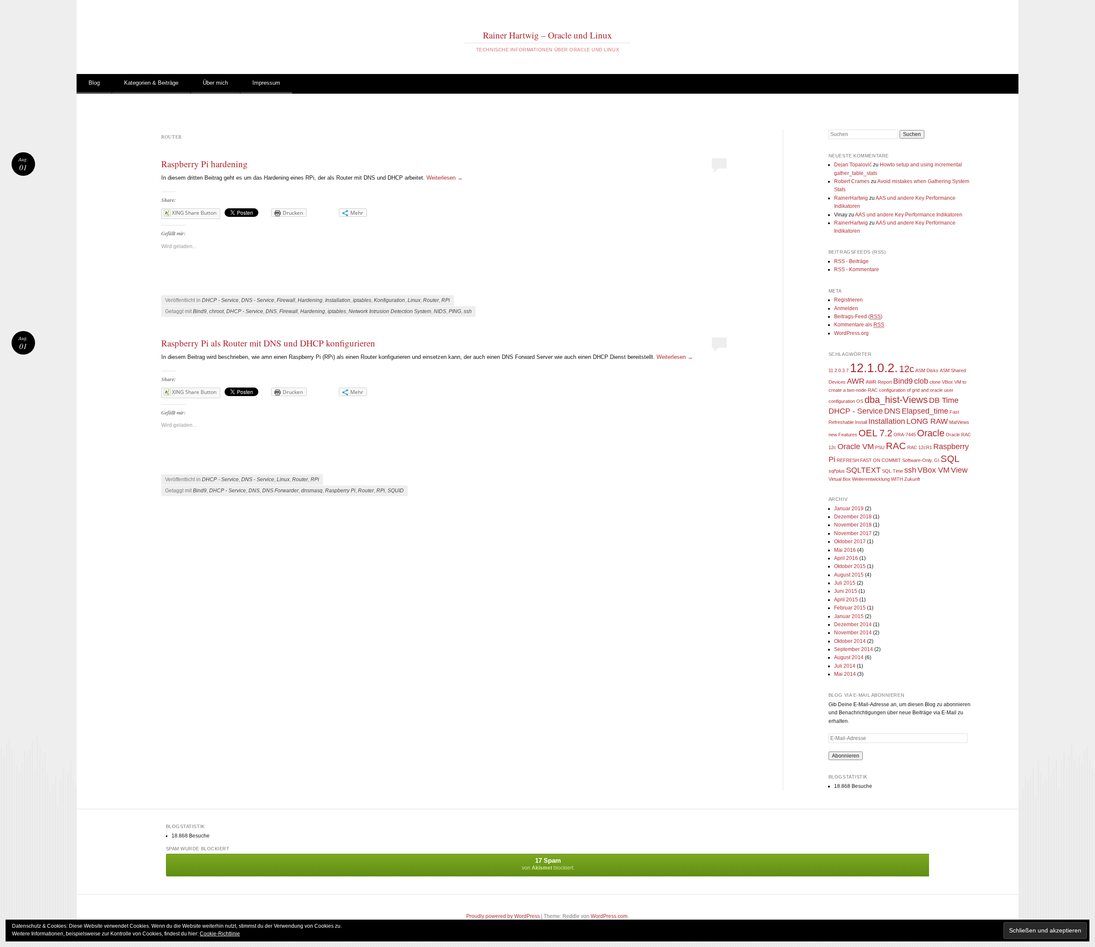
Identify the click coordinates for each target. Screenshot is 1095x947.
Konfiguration (389, 300)
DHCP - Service (220, 300)
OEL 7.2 (875, 433)
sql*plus (837, 471)
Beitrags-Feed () (858, 317)
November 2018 (853, 525)
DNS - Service (257, 300)
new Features (843, 434)
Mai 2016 (845, 550)
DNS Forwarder (280, 491)
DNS (271, 311)
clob (921, 381)
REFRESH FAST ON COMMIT (869, 460)
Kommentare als (859, 325)
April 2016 (846, 558)
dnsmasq (312, 491)
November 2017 (853, 533)
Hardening (310, 300)
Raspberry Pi (340, 491)
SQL (950, 458)
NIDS (440, 311)
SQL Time (892, 471)
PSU (880, 447)
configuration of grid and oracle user (916, 390)
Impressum (266, 83)
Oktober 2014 (850, 641)
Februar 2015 (850, 608)
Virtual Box (840, 479)
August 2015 (849, 575)
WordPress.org (851, 333)
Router (431, 300)
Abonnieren (845, 756)
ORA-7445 (905, 434)
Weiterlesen (444, 178)
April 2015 (846, 600)
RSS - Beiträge (851, 261)
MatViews (959, 422)
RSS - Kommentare (856, 269)
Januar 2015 (849, 616)
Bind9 (200, 311)
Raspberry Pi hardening (204, 164)
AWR (855, 381)
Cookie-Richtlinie (220, 934)
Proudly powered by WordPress (503, 916)
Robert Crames (852, 181)
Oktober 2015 (850, 566)
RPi (445, 300)
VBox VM (933, 470)
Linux (414, 300)
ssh (468, 311)
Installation (337, 300)
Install (861, 422)
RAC (896, 446)
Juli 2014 (844, 666)
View (959, 470)
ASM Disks (926, 370)
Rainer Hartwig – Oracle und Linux (547, 35)
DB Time (944, 400)
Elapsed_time (925, 411)
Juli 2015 (844, 583)
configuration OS (846, 401)
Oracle (930, 433)
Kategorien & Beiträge (151, 83)
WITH (897, 479)
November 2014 (853, 633)
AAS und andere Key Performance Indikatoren (908, 215)
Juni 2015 (845, 591)
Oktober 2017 (850, 542)
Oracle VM (856, 446)
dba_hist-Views (896, 399)
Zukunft (912, 479)
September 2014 (853, 649)
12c (906, 369)
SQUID (396, 491)
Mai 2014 (845, 674)
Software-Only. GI (920, 460)
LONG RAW (927, 421)
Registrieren (848, 300)
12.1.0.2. (874, 368)
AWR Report (879, 382)
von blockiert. (548, 864)
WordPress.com (609, 916)
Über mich (215, 83)
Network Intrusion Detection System (390, 311)
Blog (94, 83)
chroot (216, 311)
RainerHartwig (851, 198)
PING (455, 311)
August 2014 (849, 657)
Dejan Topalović (853, 165)
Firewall (286, 300)
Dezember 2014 (853, 624)
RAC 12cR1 (919, 447)
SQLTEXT (863, 470)
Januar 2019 (849, 509)
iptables (362, 300)
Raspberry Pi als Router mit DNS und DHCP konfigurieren (268, 343)
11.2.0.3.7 (839, 370)
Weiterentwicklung (871, 479)
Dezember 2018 (853, 517)
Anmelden (846, 308)
